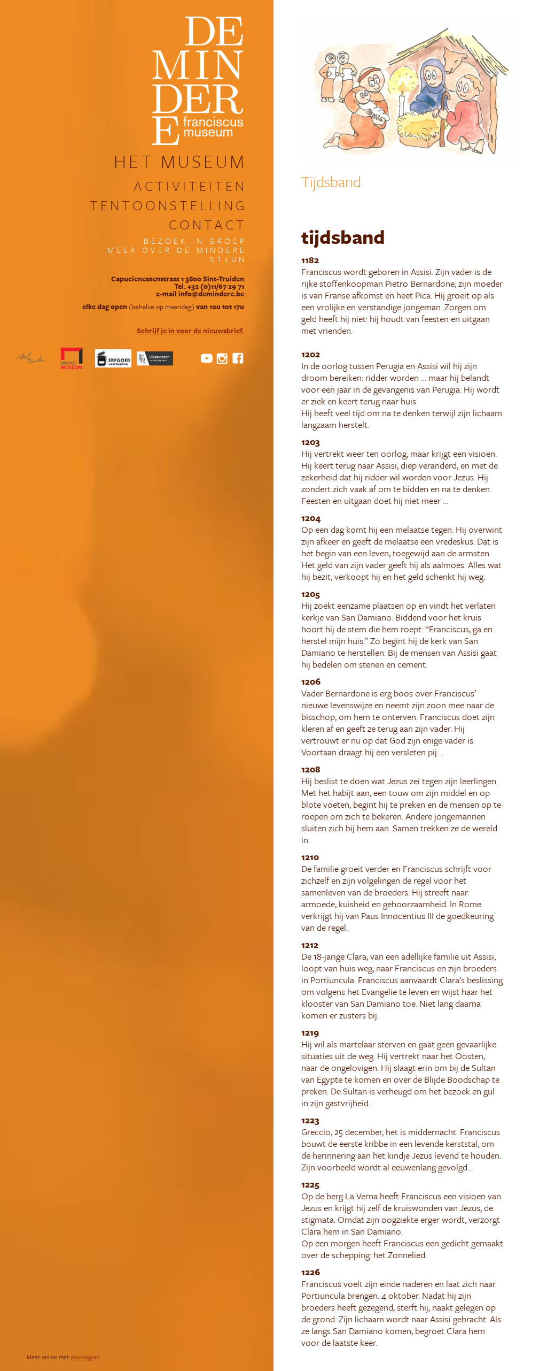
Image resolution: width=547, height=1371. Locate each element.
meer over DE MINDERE (177, 250)
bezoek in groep (195, 241)
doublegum (85, 1356)
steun (228, 259)
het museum (180, 161)
